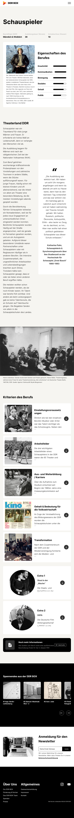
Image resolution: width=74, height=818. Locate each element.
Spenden (6, 798)
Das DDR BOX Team (10, 795)
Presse (5, 802)
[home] (10, 3)
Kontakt (23, 795)
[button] (68, 3)
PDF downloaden (60, 645)
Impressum (25, 792)
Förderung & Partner (10, 792)
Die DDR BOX (8, 789)
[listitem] (11, 693)
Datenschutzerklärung (48, 758)
